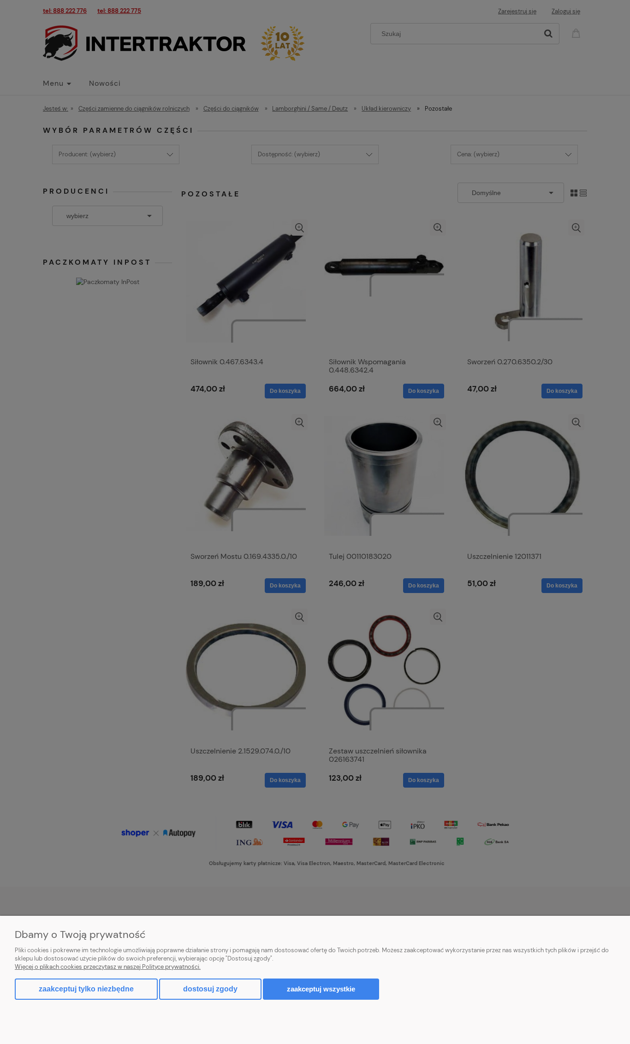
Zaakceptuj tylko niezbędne (86, 989)
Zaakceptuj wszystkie (321, 989)
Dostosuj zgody (210, 989)
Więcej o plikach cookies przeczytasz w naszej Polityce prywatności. (108, 967)
